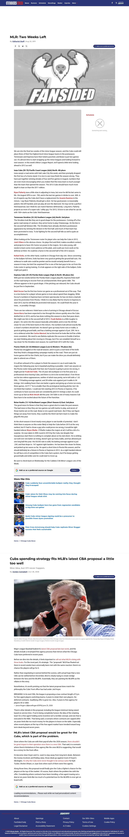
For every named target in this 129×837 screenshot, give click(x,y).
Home (16, 541)
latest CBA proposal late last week (55, 649)
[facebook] (112, 3)
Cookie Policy (109, 822)
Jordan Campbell (20, 572)
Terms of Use (87, 822)
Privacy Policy (68, 822)
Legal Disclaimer (21, 826)
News (27, 3)
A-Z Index (67, 826)
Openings (39, 818)
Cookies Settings (89, 826)
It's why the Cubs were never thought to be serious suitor (46, 761)
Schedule (42, 3)
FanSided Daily (20, 822)
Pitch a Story (41, 822)
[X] (116, 3)
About (16, 818)
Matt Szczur (19, 291)
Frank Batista (56, 319)
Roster (60, 3)
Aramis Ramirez (66, 198)
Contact (66, 818)
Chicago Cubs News (28, 541)
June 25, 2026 (48, 705)
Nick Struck (34, 395)
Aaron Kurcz (19, 313)
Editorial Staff (18, 41)
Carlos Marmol (40, 333)
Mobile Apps (109, 818)
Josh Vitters (19, 242)
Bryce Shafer (32, 430)
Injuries (67, 3)
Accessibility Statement (45, 826)
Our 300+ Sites (88, 818)
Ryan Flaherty (19, 192)
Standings (52, 3)
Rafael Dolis (19, 256)
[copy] (26, 46)
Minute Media (14, 831)
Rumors (34, 3)
